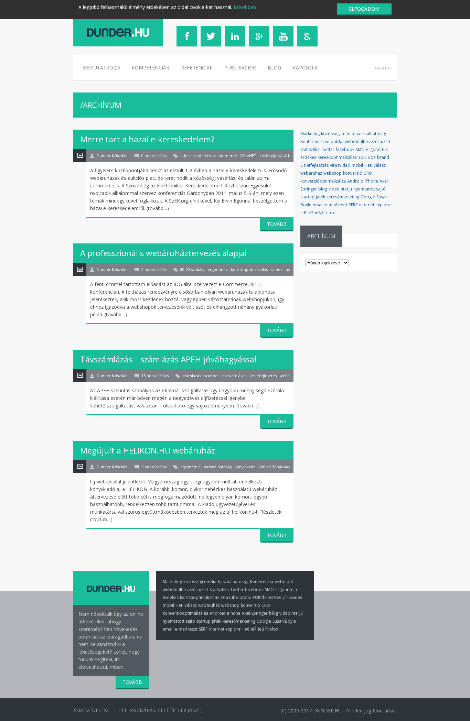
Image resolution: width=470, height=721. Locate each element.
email (318, 205)
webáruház (311, 173)
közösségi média (337, 133)
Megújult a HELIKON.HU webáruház (147, 450)
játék (320, 197)
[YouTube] (283, 36)
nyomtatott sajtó (369, 189)
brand (383, 157)
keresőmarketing (343, 197)
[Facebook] (187, 36)
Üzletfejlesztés (314, 165)
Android (355, 181)
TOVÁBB (277, 224)
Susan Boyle (284, 621)
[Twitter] (211, 36)
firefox (328, 213)
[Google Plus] (259, 36)
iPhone (371, 181)
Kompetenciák (150, 67)
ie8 (318, 213)
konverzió (352, 173)
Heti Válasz (375, 165)
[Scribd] (307, 36)
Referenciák (197, 67)
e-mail (331, 205)
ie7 (310, 213)
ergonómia (377, 149)
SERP (353, 205)
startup (307, 197)
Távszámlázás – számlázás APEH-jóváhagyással (168, 359)
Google (368, 197)
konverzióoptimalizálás (323, 181)
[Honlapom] (118, 32)
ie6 (303, 213)
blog (322, 189)
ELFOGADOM (364, 9)
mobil (357, 165)
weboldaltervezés (362, 141)
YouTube (367, 157)
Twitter (327, 149)
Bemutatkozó (101, 67)
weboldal (334, 141)
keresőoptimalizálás (337, 157)
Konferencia (312, 141)
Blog (274, 67)
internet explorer (375, 205)
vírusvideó (340, 165)
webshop (332, 173)
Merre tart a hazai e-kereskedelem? (147, 139)
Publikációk (240, 67)
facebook (345, 149)
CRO (368, 173)
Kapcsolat (307, 67)
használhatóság (370, 133)
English (383, 67)
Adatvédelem (90, 710)
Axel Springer (255, 613)
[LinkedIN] (235, 36)
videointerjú (340, 189)
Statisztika (310, 149)
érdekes (308, 157)
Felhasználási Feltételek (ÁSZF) (161, 710)
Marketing (310, 133)
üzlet (385, 141)
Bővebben (245, 7)
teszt (343, 205)
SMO (360, 149)
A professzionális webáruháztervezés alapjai (163, 253)
